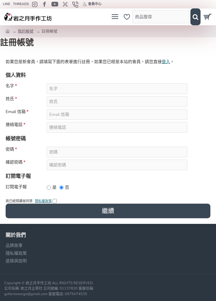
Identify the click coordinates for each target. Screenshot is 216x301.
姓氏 (10, 99)
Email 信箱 (16, 111)
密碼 (10, 149)
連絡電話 (14, 124)
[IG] (35, 4)
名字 (10, 86)
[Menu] (115, 16)
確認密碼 (14, 162)
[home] (8, 31)
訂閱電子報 (16, 187)
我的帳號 (25, 31)
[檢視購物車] (208, 16)
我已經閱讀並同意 (29, 201)
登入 (166, 62)
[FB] (45, 4)
